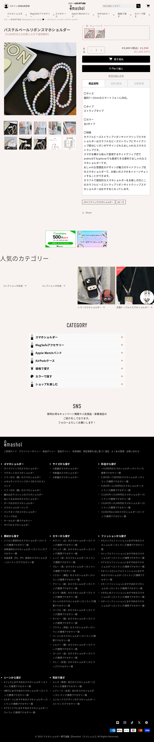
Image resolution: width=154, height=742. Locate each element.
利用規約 (76, 451)
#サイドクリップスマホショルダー (98, 202)
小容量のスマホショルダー (66, 468)
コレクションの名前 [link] (13, 285)
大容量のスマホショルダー (66, 477)
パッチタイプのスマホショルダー (20, 511)
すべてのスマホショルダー (17, 524)
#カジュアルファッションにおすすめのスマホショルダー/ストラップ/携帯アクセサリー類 (123, 545)
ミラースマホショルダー (90, 307)
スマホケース (60, 15)
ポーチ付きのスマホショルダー (19, 503)
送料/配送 (116, 83)
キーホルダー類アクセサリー (18, 520)
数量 (84, 50)
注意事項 (139, 83)
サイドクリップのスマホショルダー (21, 468)
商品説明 (94, 83)
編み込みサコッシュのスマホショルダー (23, 494)
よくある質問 (118, 451)
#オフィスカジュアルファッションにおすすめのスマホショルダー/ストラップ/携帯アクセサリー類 (123, 575)
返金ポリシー (49, 451)
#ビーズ (120, 202)
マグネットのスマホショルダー (19, 472)
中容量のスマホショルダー (66, 472)
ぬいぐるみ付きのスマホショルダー (21, 498)
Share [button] (89, 212)
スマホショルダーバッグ (16, 507)
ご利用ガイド (10, 451)
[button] (148, 6)
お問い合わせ (133, 451)
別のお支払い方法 (116, 75)
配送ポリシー (64, 451)
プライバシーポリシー (30, 451)
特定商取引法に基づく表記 (96, 451)
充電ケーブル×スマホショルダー (132, 307)
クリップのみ (10, 516)
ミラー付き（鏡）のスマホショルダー (22, 477)
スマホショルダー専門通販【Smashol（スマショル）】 (70, 736)
